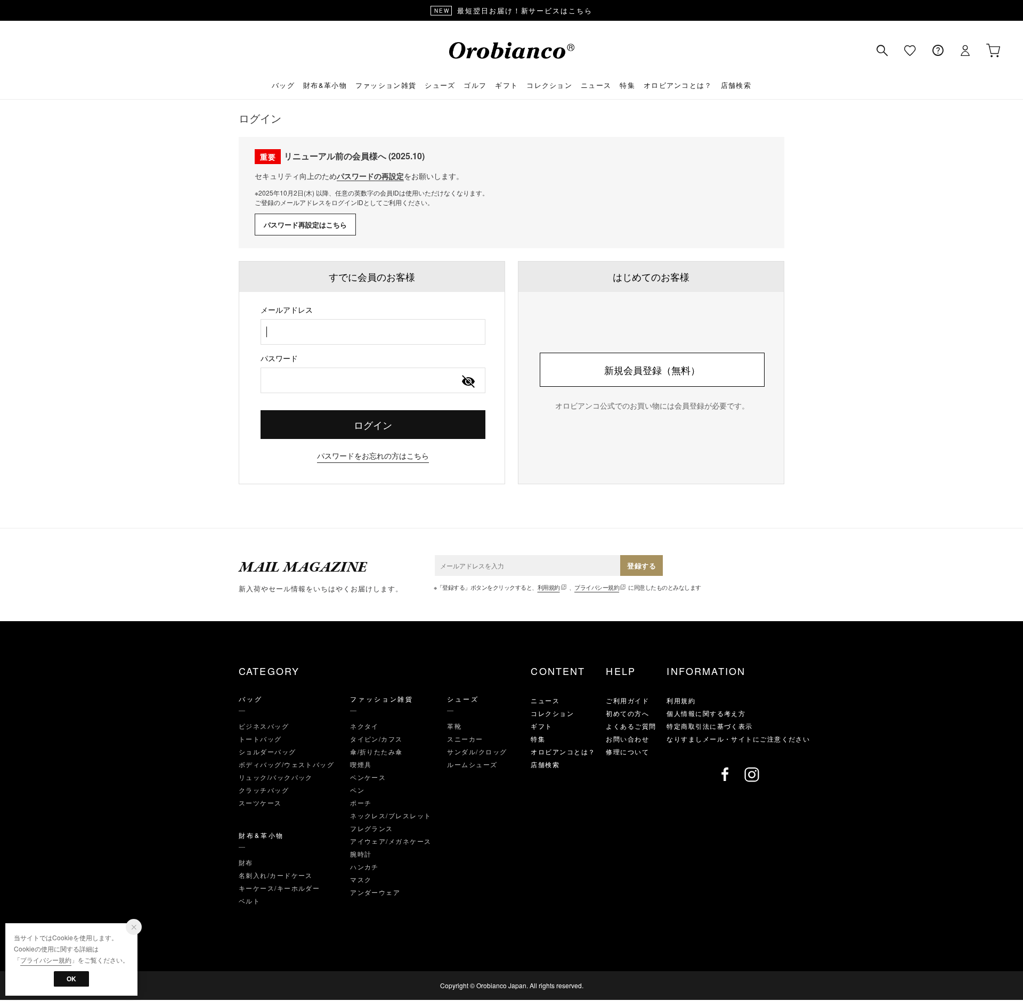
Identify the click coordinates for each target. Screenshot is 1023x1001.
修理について (627, 751)
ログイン (373, 425)
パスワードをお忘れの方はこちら (373, 455)
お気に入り (910, 50)
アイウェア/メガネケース (390, 840)
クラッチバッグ (264, 789)
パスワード (279, 358)
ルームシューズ (472, 764)
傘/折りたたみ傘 (376, 751)
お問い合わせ (627, 738)
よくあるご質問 (631, 725)
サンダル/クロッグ (477, 751)
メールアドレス (287, 309)
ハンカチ (364, 866)
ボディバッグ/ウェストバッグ (286, 764)
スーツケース (260, 802)
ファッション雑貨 (385, 85)
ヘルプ (938, 50)
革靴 (454, 725)
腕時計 (360, 853)
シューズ (440, 85)
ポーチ (360, 802)
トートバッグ (260, 738)
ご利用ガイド (627, 700)
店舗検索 (736, 85)
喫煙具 (360, 764)
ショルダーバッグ (267, 751)
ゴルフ (475, 85)
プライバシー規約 (596, 587)
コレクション (549, 85)
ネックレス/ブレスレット (390, 815)
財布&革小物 (325, 85)
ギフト (506, 85)
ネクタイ (364, 725)
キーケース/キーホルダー (279, 887)
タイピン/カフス (376, 738)
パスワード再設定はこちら (305, 224)
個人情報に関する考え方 (706, 713)
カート (993, 50)
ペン (357, 789)
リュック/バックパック (276, 777)
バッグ (283, 85)
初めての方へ (627, 713)
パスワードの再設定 (370, 175)
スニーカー (465, 738)
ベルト (249, 900)
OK (71, 978)
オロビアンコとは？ (678, 85)
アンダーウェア (375, 892)
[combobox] (373, 332)
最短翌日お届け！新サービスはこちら (513, 10)
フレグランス (371, 828)
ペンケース (368, 777)
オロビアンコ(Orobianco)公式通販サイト (511, 50)
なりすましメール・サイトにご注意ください (738, 738)
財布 (246, 862)
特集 (627, 85)
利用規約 (549, 587)
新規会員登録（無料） (652, 370)
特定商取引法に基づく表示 (709, 725)
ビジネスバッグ (264, 725)
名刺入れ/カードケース (276, 875)
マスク (360, 879)
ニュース (596, 85)
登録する (641, 565)
